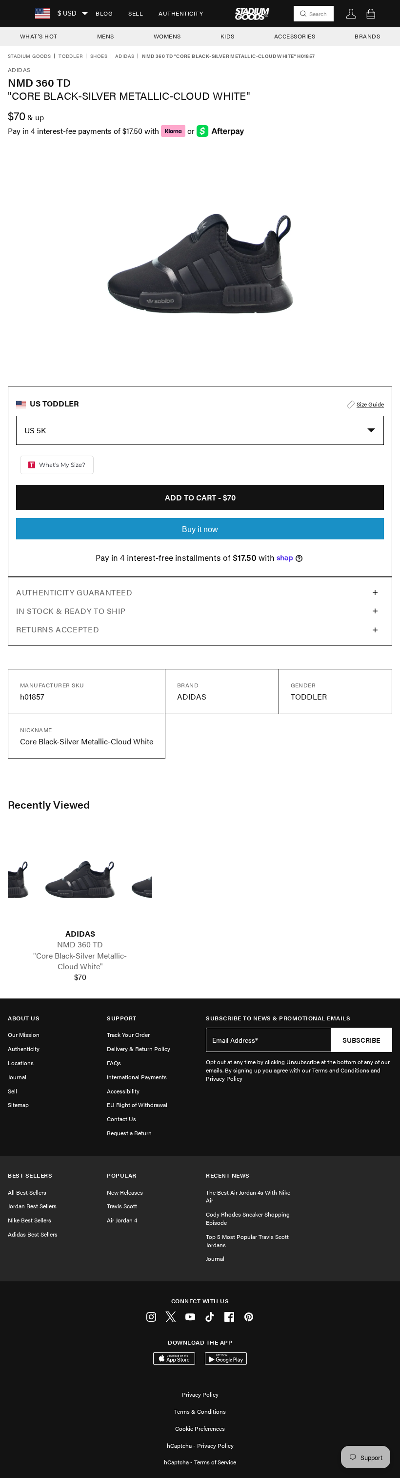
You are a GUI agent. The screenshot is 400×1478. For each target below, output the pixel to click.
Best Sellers (30, 1175)
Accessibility (123, 1091)
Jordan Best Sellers (32, 1205)
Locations (21, 1062)
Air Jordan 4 (122, 1220)
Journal (17, 1076)
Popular (122, 1175)
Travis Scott (122, 1205)
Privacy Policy (200, 1394)
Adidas (124, 56)
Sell (135, 13)
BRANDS (367, 36)
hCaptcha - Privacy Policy (200, 1445)
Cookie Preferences (200, 1428)
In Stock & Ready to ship (70, 610)
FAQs (114, 1062)
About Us (24, 1018)
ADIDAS (80, 933)
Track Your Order (128, 1034)
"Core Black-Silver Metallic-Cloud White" (80, 961)
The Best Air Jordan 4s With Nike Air (248, 1196)
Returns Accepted (57, 629)
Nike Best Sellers (29, 1220)
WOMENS (167, 36)
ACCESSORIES (295, 36)
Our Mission (24, 1034)
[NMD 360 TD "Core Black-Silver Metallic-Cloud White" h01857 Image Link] (80, 879)
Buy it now (200, 529)
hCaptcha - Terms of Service (200, 1462)
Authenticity (181, 13)
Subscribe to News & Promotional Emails (278, 1018)
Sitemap (18, 1104)
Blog (104, 13)
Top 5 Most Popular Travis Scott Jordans (247, 1240)
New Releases (125, 1192)
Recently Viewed (49, 804)
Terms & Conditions (200, 1411)
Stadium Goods (29, 56)
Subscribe (361, 1040)
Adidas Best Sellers (33, 1234)
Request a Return (129, 1132)
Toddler (70, 56)
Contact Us (121, 1118)
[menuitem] (104, 13)
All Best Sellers (27, 1192)
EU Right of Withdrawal (137, 1104)
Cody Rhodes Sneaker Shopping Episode (248, 1218)
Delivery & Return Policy (138, 1048)
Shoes (98, 56)
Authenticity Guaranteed (74, 592)
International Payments (137, 1076)
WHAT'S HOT (39, 36)
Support (122, 1018)
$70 (80, 977)
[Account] (351, 13)
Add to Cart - (200, 497)
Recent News (228, 1175)
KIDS (227, 36)
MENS (105, 36)
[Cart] (371, 13)
